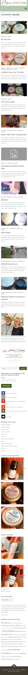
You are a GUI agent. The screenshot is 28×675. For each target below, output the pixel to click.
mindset (6, 644)
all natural (5, 622)
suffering (22, 653)
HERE (25, 341)
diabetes (16, 631)
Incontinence (11, 639)
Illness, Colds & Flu (5, 432)
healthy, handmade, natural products (10, 338)
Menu (25, 8)
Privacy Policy (4, 615)
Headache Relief (5, 429)
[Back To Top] (14, 666)
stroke (10, 649)
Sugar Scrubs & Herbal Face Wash (9, 446)
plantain (14, 292)
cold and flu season (9, 628)
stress (5, 650)
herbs (16, 68)
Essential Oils (10, 68)
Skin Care (20, 197)
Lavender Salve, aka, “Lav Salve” (12, 72)
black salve (23, 625)
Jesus (20, 639)
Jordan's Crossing (6, 642)
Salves (9, 36)
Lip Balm (3, 69)
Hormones (4, 639)
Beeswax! (4, 200)
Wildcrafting (20, 261)
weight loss (17, 659)
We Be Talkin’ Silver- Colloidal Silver (14, 134)
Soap (2, 650)
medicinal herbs (17, 642)
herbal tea (20, 637)
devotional (8, 630)
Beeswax (3, 197)
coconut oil (3, 628)
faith (13, 634)
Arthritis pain (19, 623)
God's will (5, 637)
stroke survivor (14, 653)
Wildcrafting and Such (9, 264)
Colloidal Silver (5, 130)
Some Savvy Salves (8, 102)
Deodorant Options (6, 427)
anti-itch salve (13, 623)
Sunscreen (3, 448)
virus (13, 659)
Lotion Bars (4, 434)
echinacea (23, 631)
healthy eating (12, 637)
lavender (21, 68)
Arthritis (4, 163)
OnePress (23, 669)
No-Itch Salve (6, 39)
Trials (15, 656)
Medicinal (4, 36)
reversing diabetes (13, 646)
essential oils (6, 634)
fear (15, 634)
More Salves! (5, 232)
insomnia (16, 639)
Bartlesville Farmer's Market (11, 626)
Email (3, 377)
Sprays (2, 441)
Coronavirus (18, 628)
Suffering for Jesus (5, 656)
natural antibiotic (13, 644)
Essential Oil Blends (6, 424)
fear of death (19, 634)
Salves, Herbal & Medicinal (7, 439)
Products (9, 69)
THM (11, 656)
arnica (3, 68)
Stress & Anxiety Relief (6, 443)
